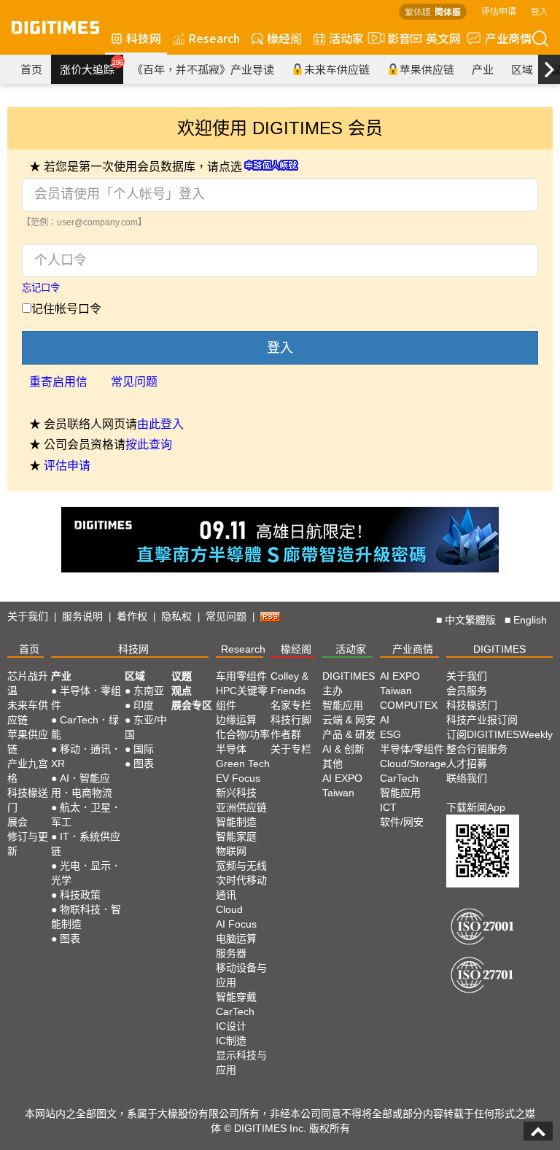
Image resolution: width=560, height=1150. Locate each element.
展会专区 (191, 705)
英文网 (443, 38)
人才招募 (466, 763)
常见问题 (134, 382)
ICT (388, 807)
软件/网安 (402, 822)
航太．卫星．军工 (86, 814)
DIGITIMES (499, 649)
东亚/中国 (146, 727)
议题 (181, 676)
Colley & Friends (289, 683)
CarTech (235, 1011)
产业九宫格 (27, 771)
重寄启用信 (58, 382)
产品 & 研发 (349, 734)
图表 (70, 938)
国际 (143, 749)
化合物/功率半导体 (243, 742)
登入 (539, 10)
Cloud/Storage (413, 763)
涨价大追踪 (91, 67)
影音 (393, 38)
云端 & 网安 (349, 720)
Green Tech (243, 763)
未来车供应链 (337, 69)
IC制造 (231, 1040)
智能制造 (236, 822)
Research (214, 38)
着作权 (132, 616)
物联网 (231, 851)
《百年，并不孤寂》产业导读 (203, 69)
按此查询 (148, 444)
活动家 (346, 38)
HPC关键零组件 (242, 698)
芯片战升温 (27, 683)
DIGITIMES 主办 (348, 683)
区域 (522, 69)
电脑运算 (236, 938)
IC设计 (231, 1026)
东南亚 (148, 690)
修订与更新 (27, 844)
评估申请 (498, 10)
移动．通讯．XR (86, 756)
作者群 (286, 734)
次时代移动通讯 (241, 887)
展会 (17, 822)
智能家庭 (236, 836)
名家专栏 (291, 705)
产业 (483, 69)
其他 (332, 763)
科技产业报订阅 (482, 720)
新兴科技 (236, 793)
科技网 (143, 38)
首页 (31, 69)
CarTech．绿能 (85, 727)
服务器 (231, 953)
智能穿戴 (236, 997)
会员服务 (466, 690)
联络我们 (466, 778)
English (530, 620)
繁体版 (418, 11)
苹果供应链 (427, 69)
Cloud (229, 909)
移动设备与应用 (241, 975)
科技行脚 (291, 720)
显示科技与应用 (241, 1062)
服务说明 (82, 616)
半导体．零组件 (86, 698)
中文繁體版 (470, 620)
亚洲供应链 (241, 807)
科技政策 (80, 895)
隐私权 (176, 616)
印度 (143, 705)
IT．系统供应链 (85, 844)
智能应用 (342, 705)
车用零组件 (241, 676)
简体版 (448, 11)
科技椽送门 (27, 800)
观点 (181, 690)
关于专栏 (291, 749)
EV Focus (238, 778)
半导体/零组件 (412, 749)
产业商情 (508, 38)
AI (384, 720)
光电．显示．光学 (86, 873)
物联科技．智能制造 (86, 917)
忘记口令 (41, 287)
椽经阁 (284, 38)
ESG (390, 734)
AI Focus (236, 924)
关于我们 (27, 616)
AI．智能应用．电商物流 (81, 785)
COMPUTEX (409, 705)
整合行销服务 (477, 749)
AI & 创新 (343, 749)
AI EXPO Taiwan (342, 785)
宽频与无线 (241, 865)
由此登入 (160, 424)
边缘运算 (236, 720)
